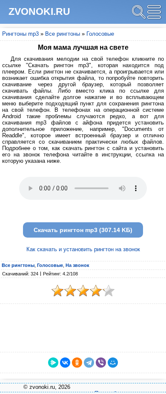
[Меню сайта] (154, 12)
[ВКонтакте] (65, 362)
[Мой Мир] (113, 362)
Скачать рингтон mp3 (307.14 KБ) (83, 230)
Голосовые (100, 34)
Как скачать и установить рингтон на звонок (83, 249)
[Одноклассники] (77, 362)
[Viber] (101, 362)
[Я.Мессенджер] (53, 362)
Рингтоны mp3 (20, 34)
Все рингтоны (62, 34)
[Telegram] (89, 362)
